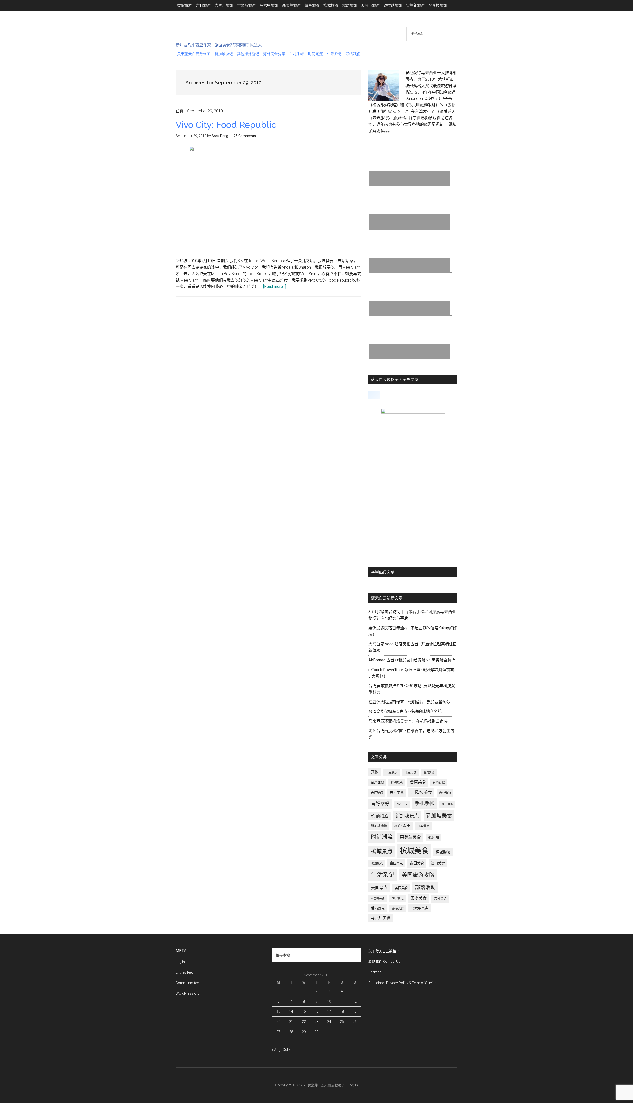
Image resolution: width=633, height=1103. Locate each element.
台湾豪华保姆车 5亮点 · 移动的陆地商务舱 (405, 711)
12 (355, 1001)
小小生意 (402, 804)
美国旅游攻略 (418, 875)
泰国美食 (417, 863)
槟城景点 (382, 851)
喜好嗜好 (380, 803)
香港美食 (398, 908)
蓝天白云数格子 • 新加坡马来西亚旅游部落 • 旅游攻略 (223, 32)
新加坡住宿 (379, 816)
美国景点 (379, 887)
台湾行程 (439, 782)
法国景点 (377, 863)
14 (291, 1011)
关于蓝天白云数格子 (384, 951)
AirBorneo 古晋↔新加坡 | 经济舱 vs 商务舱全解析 (411, 660)
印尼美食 (410, 772)
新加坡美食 (439, 815)
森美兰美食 (410, 837)
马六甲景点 (419, 908)
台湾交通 (429, 772)
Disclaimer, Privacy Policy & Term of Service (402, 983)
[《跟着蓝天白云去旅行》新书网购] (413, 412)
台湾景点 (397, 782)
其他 (374, 772)
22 (304, 1022)
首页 (179, 111)
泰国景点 (396, 863)
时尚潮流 (382, 837)
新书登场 (447, 804)
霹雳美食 (419, 898)
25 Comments (245, 136)
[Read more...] (274, 286)
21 (291, 1022)
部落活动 (425, 887)
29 (304, 1032)
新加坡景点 (407, 816)
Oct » (286, 1050)
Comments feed (188, 983)
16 (316, 1011)
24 (329, 1022)
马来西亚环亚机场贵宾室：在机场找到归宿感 (408, 721)
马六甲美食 (381, 917)
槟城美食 (414, 850)
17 (329, 1011)
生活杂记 (383, 874)
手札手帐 (425, 803)
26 (355, 1022)
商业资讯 (445, 793)
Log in (180, 962)
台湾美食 (418, 782)
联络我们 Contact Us (384, 961)
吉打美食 (397, 793)
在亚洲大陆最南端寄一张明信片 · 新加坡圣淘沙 (409, 702)
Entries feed (185, 972)
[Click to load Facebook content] (374, 395)
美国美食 (401, 888)
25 (342, 1022)
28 (291, 1032)
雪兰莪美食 (377, 898)
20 (278, 1022)
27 (278, 1032)
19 (355, 1011)
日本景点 (423, 826)
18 (342, 1011)
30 (316, 1032)
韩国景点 (440, 898)
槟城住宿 (433, 837)
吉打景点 (377, 793)
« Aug (276, 1050)
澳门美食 (438, 863)
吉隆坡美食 (421, 792)
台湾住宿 (377, 782)
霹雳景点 (398, 898)
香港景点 (378, 908)
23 (316, 1022)
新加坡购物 (379, 826)
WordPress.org (188, 993)
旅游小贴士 (402, 826)
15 (304, 1011)
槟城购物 (443, 852)
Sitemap (374, 972)
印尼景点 (391, 772)
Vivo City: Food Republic (226, 124)
